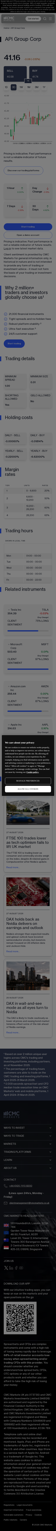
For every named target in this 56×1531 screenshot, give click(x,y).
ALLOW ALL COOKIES (28, 789)
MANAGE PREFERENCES (28, 781)
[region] (28, 765)
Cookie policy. (32, 772)
